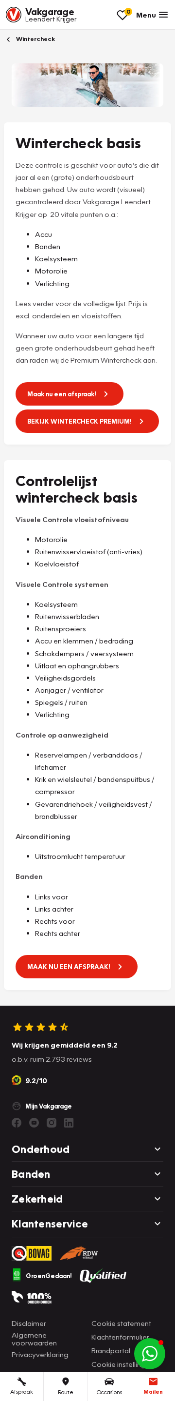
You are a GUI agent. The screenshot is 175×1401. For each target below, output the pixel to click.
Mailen (153, 1391)
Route (65, 1392)
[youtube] (34, 1123)
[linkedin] (69, 1123)
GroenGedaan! (49, 1276)
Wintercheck (35, 39)
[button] (149, 1353)
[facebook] (16, 1123)
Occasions (109, 1392)
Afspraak (21, 1391)
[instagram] (51, 1123)
